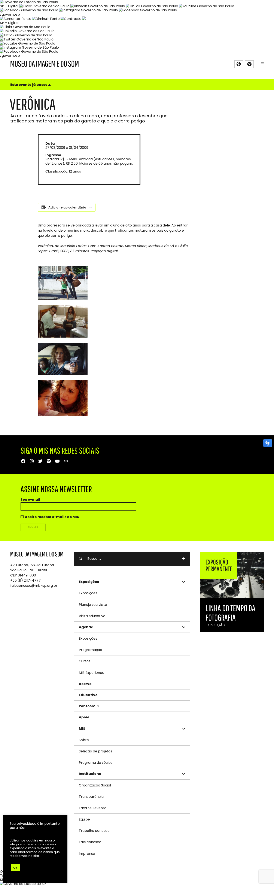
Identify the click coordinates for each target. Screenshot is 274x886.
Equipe (84, 819)
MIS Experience (91, 673)
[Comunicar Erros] (84, 18)
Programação (90, 650)
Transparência (91, 797)
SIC (2, 879)
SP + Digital (9, 6)
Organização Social (95, 785)
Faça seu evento (92, 808)
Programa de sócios (95, 763)
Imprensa (87, 854)
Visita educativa (92, 616)
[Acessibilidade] (249, 64)
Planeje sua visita (93, 605)
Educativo (88, 695)
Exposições (88, 593)
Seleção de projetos (95, 751)
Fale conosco (90, 842)
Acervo (85, 684)
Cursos (84, 661)
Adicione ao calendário (67, 207)
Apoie (84, 717)
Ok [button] (15, 868)
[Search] (183, 558)
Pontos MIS (89, 706)
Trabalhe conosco (94, 831)
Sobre (84, 740)
